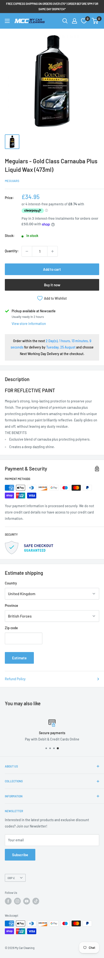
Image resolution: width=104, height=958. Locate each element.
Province (11, 605)
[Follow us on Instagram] (17, 901)
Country (11, 583)
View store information (29, 324)
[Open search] (65, 21)
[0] (95, 21)
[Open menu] (7, 21)
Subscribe (20, 855)
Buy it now (52, 285)
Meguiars (12, 181)
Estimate (19, 658)
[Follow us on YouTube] (26, 901)
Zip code (11, 628)
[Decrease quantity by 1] (27, 251)
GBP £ (11, 878)
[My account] (74, 21)
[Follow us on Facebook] (8, 901)
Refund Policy (15, 679)
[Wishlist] (84, 21)
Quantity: (12, 251)
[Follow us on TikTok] (35, 901)
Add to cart (52, 269)
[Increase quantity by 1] (52, 251)
